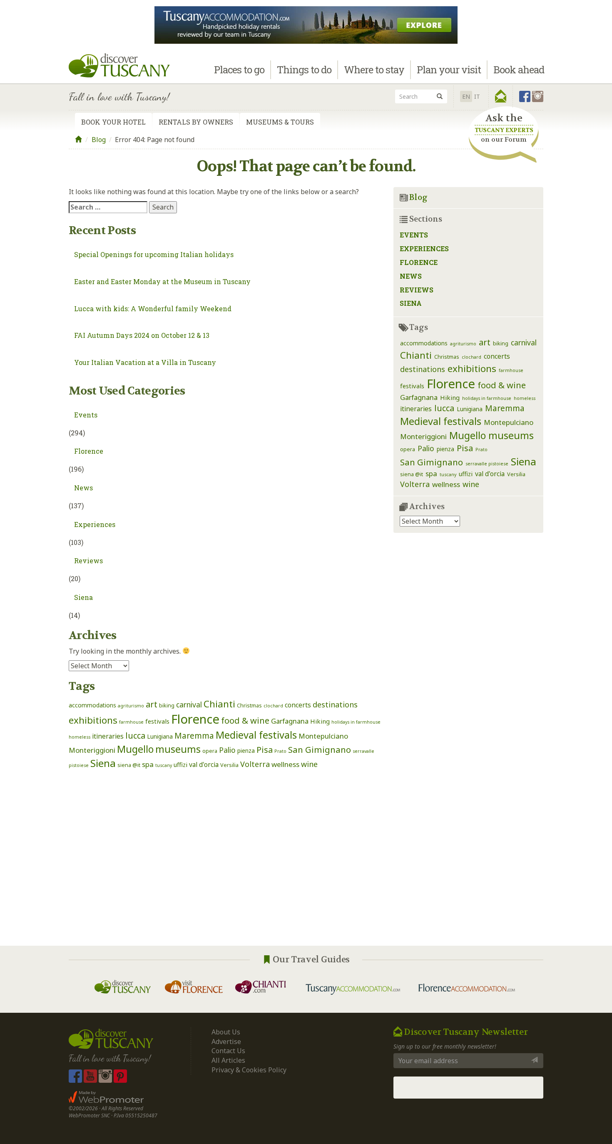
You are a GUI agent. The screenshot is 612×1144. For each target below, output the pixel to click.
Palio (227, 750)
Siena (83, 597)
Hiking (320, 721)
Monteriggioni (92, 750)
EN (466, 96)
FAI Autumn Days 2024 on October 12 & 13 (141, 335)
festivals (157, 721)
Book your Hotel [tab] (113, 121)
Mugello (135, 749)
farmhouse (131, 722)
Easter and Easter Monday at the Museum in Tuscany (162, 281)
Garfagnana (289, 721)
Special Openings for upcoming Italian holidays (154, 254)
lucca (135, 735)
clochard (273, 706)
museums (178, 749)
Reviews (88, 560)
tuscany (163, 765)
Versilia (229, 765)
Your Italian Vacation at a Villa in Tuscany (145, 362)
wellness (285, 764)
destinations (335, 704)
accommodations (92, 705)
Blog (99, 139)
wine (309, 764)
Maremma (194, 735)
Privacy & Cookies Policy (248, 1069)
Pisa (264, 749)
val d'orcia (204, 764)
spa (148, 764)
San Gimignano (319, 749)
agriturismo (131, 706)
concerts (298, 704)
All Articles (228, 1060)
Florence (88, 451)
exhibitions (93, 720)
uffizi (180, 764)
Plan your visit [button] (449, 69)
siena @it (128, 765)
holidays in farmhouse (356, 722)
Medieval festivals (256, 735)
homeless (79, 737)
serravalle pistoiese (486, 464)
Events (85, 414)
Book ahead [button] (518, 69)
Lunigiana (160, 736)
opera (209, 750)
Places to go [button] (239, 69)
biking (166, 705)
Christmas (249, 705)
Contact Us (228, 1050)
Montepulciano (323, 736)
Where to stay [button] (374, 69)
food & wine (245, 720)
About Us (225, 1032)
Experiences (94, 524)
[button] (500, 96)
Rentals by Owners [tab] (196, 121)
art (151, 704)
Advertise (226, 1041)
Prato (280, 751)
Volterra (255, 764)
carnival (189, 704)
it (477, 96)
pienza (246, 750)
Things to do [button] (304, 69)
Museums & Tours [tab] (280, 121)
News (83, 487)
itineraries (108, 736)
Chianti (219, 703)
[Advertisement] (225, 858)
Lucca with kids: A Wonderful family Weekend (152, 308)
